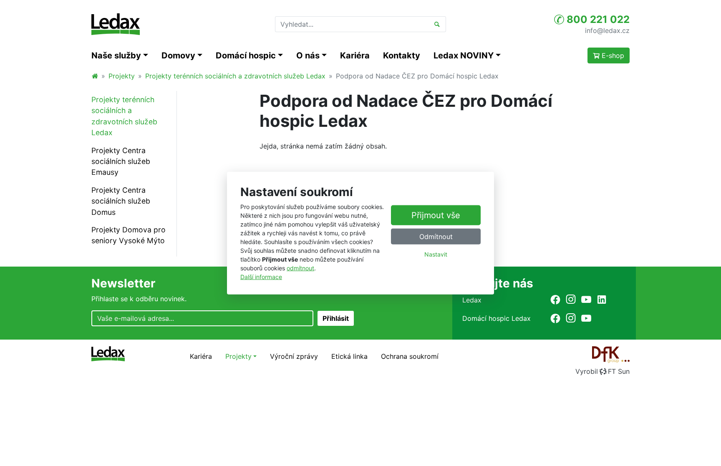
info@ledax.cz (607, 30)
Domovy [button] (178, 55)
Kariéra (355, 55)
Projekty (121, 76)
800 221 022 (597, 19)
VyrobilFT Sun (602, 371)
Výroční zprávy (294, 356)
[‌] (555, 299)
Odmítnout (436, 236)
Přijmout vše (435, 215)
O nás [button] (308, 55)
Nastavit (435, 254)
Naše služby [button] (116, 55)
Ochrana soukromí (410, 356)
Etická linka (349, 356)
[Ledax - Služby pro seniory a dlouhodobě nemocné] (94, 76)
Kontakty (401, 55)
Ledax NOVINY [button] (464, 55)
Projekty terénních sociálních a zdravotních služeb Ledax (235, 76)
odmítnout (300, 268)
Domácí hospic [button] (246, 55)
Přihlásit (336, 318)
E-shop (612, 55)
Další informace (261, 276)
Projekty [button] (238, 356)
